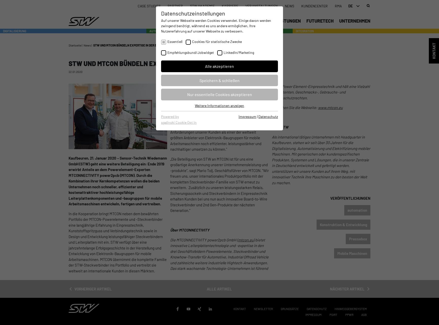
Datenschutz (268, 116)
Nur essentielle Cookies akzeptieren (219, 94)
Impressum (247, 116)
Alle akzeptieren (219, 66)
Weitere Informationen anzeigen (219, 105)
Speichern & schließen (219, 80)
